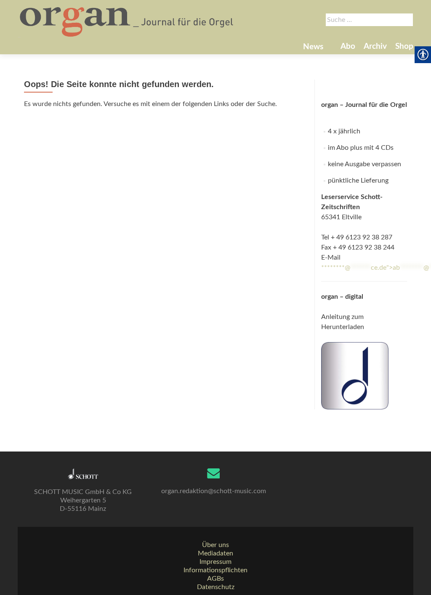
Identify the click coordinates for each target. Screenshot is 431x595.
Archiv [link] (375, 46)
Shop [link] (404, 46)
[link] (127, 21)
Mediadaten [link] (215, 553)
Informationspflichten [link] (215, 570)
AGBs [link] (215, 578)
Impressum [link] (215, 561)
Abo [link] (348, 46)
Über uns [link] (215, 545)
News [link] (313, 47)
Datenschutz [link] (215, 587)
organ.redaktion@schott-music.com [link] (213, 491)
